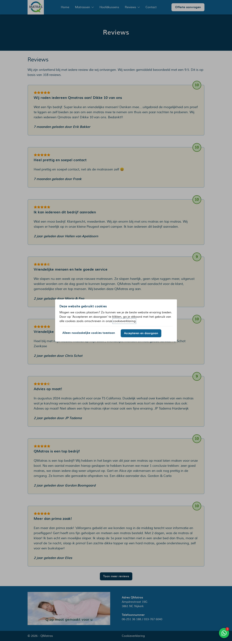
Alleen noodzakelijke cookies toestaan (88, 333)
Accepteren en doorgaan (141, 333)
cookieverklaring (124, 321)
